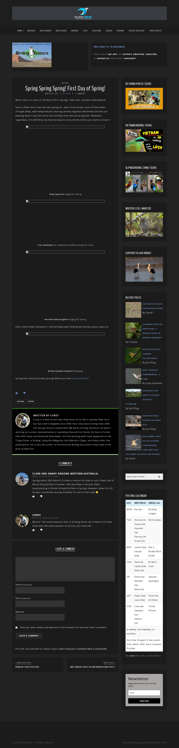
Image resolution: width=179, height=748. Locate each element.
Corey (36, 515)
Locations (96, 30)
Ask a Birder (45, 30)
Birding (74, 30)
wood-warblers (79, 378)
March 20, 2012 (51, 93)
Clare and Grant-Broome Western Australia (65, 473)
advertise (138, 54)
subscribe (151, 54)
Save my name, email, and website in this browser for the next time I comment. (63, 627)
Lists (85, 30)
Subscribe (144, 701)
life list (72, 427)
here (132, 655)
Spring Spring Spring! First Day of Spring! (65, 88)
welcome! (130, 58)
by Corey (67, 93)
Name (23, 584)
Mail (22, 598)
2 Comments (80, 93)
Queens (55, 423)
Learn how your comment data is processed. (82, 648)
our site (112, 54)
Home (20, 30)
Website (19, 611)
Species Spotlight (137, 30)
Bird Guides (61, 30)
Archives (31, 30)
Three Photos (155, 30)
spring (31, 401)
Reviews (120, 30)
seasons (20, 401)
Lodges (109, 30)
